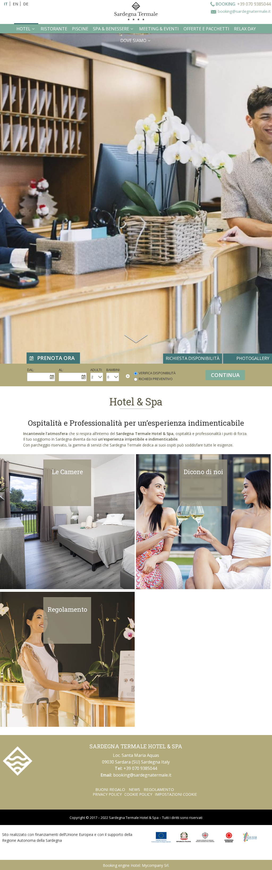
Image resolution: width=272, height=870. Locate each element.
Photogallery (252, 358)
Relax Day (245, 29)
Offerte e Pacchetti (206, 29)
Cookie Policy (138, 794)
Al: (61, 369)
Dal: (30, 369)
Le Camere (67, 471)
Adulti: (96, 369)
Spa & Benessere (111, 29)
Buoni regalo (110, 789)
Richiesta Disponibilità (192, 358)
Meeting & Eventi (159, 29)
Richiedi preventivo (156, 378)
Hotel (23, 29)
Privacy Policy (107, 794)
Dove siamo (133, 40)
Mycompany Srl (155, 865)
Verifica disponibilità (157, 373)
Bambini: (113, 369)
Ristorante (54, 29)
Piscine (80, 29)
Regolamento (67, 609)
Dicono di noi (203, 471)
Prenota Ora (56, 358)
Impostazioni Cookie (176, 794)
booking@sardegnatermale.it (244, 11)
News (134, 789)
